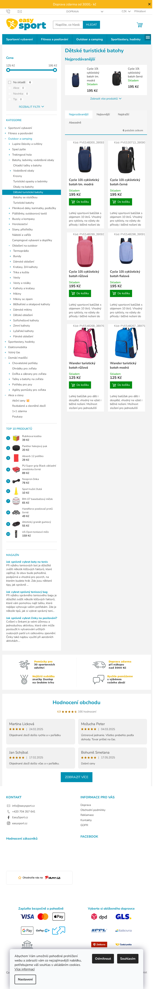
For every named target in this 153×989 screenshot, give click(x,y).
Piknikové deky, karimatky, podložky (34, 208)
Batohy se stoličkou (25, 197)
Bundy (17, 256)
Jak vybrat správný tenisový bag (26, 591)
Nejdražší (123, 114)
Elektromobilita (17, 347)
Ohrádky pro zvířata (24, 368)
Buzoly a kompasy (23, 219)
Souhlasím (127, 958)
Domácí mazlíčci (17, 358)
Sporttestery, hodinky (21, 342)
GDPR (84, 825)
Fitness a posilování (20, 133)
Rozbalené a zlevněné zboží (29, 406)
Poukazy (17, 416)
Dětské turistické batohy (28, 192)
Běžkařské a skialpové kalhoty (31, 304)
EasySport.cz (20, 817)
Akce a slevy (16, 395)
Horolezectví (19, 224)
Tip (17, 99)
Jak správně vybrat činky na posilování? (31, 618)
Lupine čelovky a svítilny (27, 144)
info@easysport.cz (23, 806)
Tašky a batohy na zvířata (27, 379)
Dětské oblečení (23, 315)
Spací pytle (19, 149)
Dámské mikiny (22, 310)
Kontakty (86, 820)
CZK (124, 11)
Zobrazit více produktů (104, 99)
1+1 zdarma (19, 411)
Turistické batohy (23, 203)
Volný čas (14, 352)
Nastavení (25, 979)
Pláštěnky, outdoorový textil (29, 213)
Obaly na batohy (23, 187)
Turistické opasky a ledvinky (30, 181)
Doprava (72, 11)
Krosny (17, 176)
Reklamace (87, 815)
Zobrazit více (76, 777)
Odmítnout (103, 958)
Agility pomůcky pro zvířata (29, 390)
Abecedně (75, 122)
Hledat (91, 25)
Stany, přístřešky (22, 229)
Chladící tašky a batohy (27, 165)
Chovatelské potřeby (25, 363)
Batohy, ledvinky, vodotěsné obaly (33, 160)
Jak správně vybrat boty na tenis (27, 561)
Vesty (16, 277)
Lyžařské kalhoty (23, 331)
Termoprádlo (21, 251)
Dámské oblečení (23, 262)
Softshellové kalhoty (26, 320)
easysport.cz (19, 823)
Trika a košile (21, 272)
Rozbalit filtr (29, 107)
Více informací (25, 969)
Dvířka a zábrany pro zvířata (29, 374)
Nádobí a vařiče (21, 235)
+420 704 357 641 (23, 811)
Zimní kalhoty (21, 326)
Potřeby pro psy (22, 384)
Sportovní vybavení (20, 128)
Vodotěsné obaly (23, 171)
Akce (18, 88)
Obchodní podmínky (92, 810)
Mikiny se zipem (23, 299)
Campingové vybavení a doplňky (32, 240)
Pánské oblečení (23, 336)
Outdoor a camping (20, 139)
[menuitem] (19, 39)
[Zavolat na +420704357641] (12, 11)
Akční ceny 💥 (20, 401)
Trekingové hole (22, 155)
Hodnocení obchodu (76, 702)
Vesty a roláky (22, 283)
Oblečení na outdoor (24, 246)
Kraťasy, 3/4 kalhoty (25, 267)
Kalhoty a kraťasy (24, 288)
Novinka (20, 94)
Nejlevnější (103, 114)
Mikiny (17, 294)
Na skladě (22, 82)
